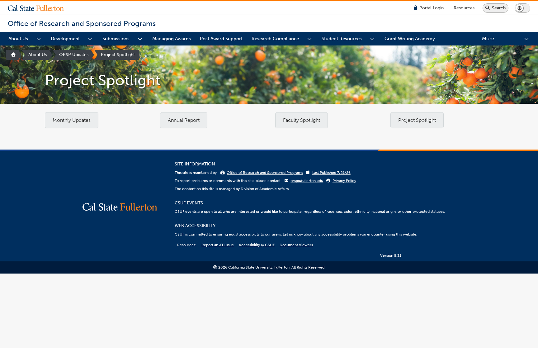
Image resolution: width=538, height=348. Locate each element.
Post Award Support (221, 38)
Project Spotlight (118, 54)
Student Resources (342, 38)
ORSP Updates (73, 54)
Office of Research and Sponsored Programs (265, 172)
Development (65, 38)
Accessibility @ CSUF (257, 245)
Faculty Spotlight (301, 120)
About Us (18, 38)
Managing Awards (171, 38)
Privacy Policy (344, 181)
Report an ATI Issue (217, 245)
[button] (40, 8)
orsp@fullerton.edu (306, 181)
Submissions (116, 38)
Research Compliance (275, 38)
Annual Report (184, 120)
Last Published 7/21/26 (331, 172)
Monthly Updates (72, 120)
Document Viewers (296, 245)
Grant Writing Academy (410, 38)
